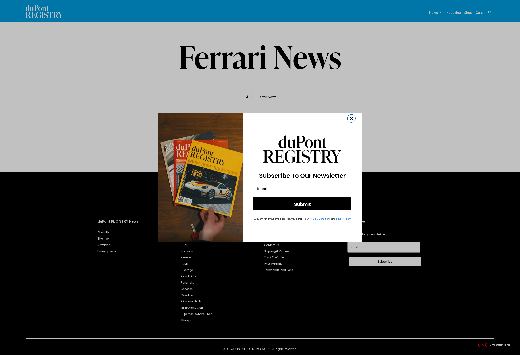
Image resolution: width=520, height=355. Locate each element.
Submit (302, 204)
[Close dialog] (351, 118)
